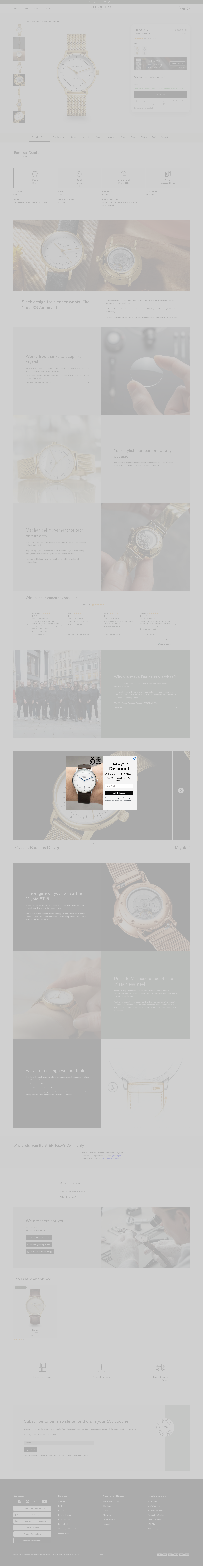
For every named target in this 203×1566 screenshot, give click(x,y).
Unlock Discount (119, 793)
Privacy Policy (119, 800)
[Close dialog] (134, 758)
